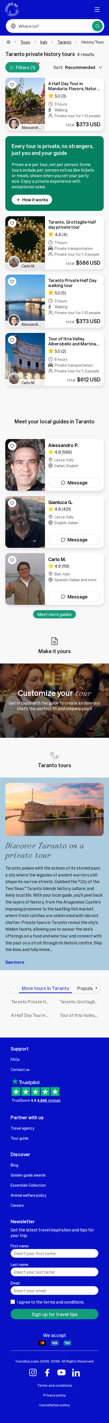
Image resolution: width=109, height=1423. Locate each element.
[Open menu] (97, 9)
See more (14, 962)
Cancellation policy (54, 1405)
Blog (14, 1164)
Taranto (64, 42)
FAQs (15, 1059)
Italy (43, 42)
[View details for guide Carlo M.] (54, 579)
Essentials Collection (28, 1185)
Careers (17, 1205)
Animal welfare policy (28, 1195)
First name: (20, 1245)
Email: (15, 1283)
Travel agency (22, 1128)
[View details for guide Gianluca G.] (54, 522)
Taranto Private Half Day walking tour (31, 1001)
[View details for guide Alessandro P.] (54, 465)
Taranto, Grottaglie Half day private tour (80, 1001)
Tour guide (20, 1138)
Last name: (20, 1264)
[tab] (45, 988)
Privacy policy (54, 1395)
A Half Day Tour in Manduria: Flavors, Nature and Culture (31, 1015)
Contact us (20, 1069)
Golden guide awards (28, 1175)
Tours (25, 42)
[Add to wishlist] (12, 84)
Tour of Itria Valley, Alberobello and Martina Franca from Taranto (80, 1015)
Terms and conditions (54, 1385)
